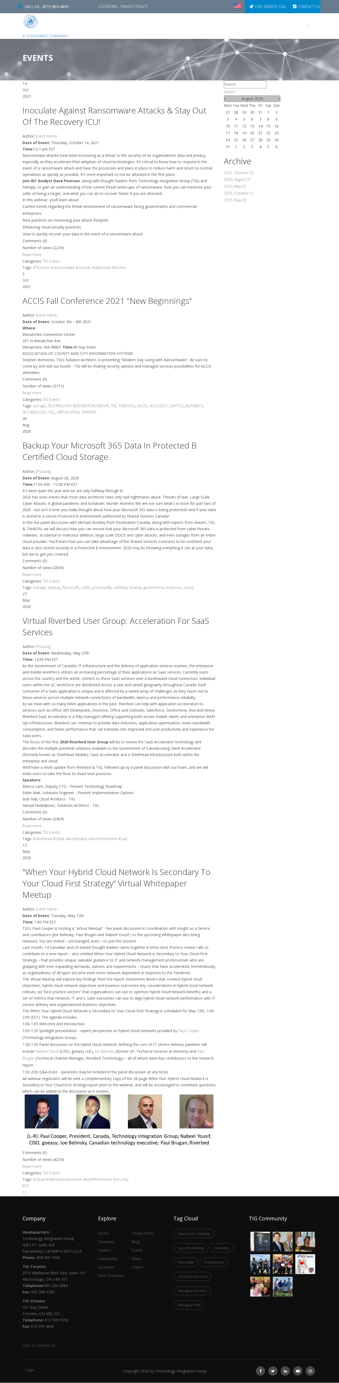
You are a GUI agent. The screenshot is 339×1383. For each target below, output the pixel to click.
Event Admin (46, 136)
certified (120, 587)
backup (54, 587)
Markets (157, 25)
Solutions (185, 25)
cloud (189, 587)
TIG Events (51, 261)
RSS (26, 1185)
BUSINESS (194, 405)
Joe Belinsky (105, 1051)
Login (29, 1369)
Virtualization (214, 1262)
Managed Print (189, 1305)
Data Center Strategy (194, 1233)
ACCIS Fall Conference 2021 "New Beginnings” (107, 300)
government (154, 587)
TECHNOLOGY (34, 412)
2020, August (237, 179)
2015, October (238, 193)
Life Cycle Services (192, 1276)
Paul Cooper (188, 1030)
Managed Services (192, 1290)
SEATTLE (177, 405)
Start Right (186, 1262)
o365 (85, 587)
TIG (113, 405)
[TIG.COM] (56, 26)
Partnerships (273, 25)
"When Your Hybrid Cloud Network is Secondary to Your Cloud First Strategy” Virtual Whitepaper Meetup (116, 883)
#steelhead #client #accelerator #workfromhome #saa (80, 838)
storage (39, 405)
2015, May (235, 200)
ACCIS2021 (158, 405)
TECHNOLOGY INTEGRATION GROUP (78, 405)
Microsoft (71, 587)
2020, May (235, 186)
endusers (174, 587)
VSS (51, 412)
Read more (32, 254)
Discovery (222, 1247)
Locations (108, 6)
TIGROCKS (126, 405)
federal (135, 587)
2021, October (238, 172)
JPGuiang (43, 471)
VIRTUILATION (68, 412)
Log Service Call (271, 6)
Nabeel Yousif (47, 1051)
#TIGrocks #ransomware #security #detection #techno (79, 267)
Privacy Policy (134, 6)
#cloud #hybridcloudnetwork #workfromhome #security (80, 1179)
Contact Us (309, 6)
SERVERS (89, 412)
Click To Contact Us (39, 1345)
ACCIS (142, 405)
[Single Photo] (260, 1235)
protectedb (101, 587)
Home (134, 25)
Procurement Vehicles (227, 25)
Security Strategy (191, 1247)
